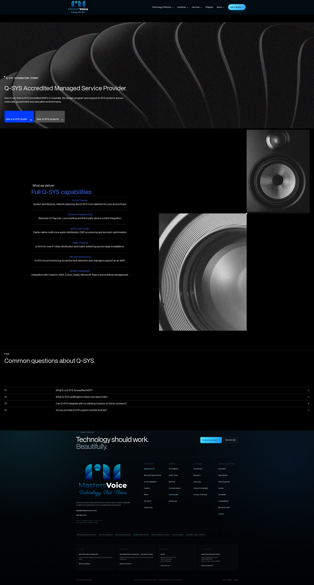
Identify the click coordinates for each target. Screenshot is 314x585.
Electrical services (207, 565)
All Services (173, 501)
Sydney (220, 488)
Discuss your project (211, 440)
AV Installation (174, 469)
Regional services (126, 564)
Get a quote (236, 7)
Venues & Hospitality (201, 488)
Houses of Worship (200, 495)
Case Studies (223, 475)
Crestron (147, 488)
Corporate (197, 482)
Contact (221, 514)
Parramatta (222, 495)
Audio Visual (173, 475)
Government (198, 469)
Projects (209, 7)
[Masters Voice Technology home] (81, 7)
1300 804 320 (230, 440)
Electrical (172, 482)
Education (197, 475)
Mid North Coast (224, 507)
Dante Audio (148, 507)
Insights (235, 580)
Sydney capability (85, 564)
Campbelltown (223, 501)
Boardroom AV (149, 469)
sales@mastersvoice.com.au (86, 510)
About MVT (222, 469)
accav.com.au (166, 565)
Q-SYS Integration (150, 482)
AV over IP (147, 501)
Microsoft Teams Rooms (152, 475)
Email (224, 580)
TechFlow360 (173, 495)
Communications (175, 488)
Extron (146, 495)
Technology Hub (224, 482)
